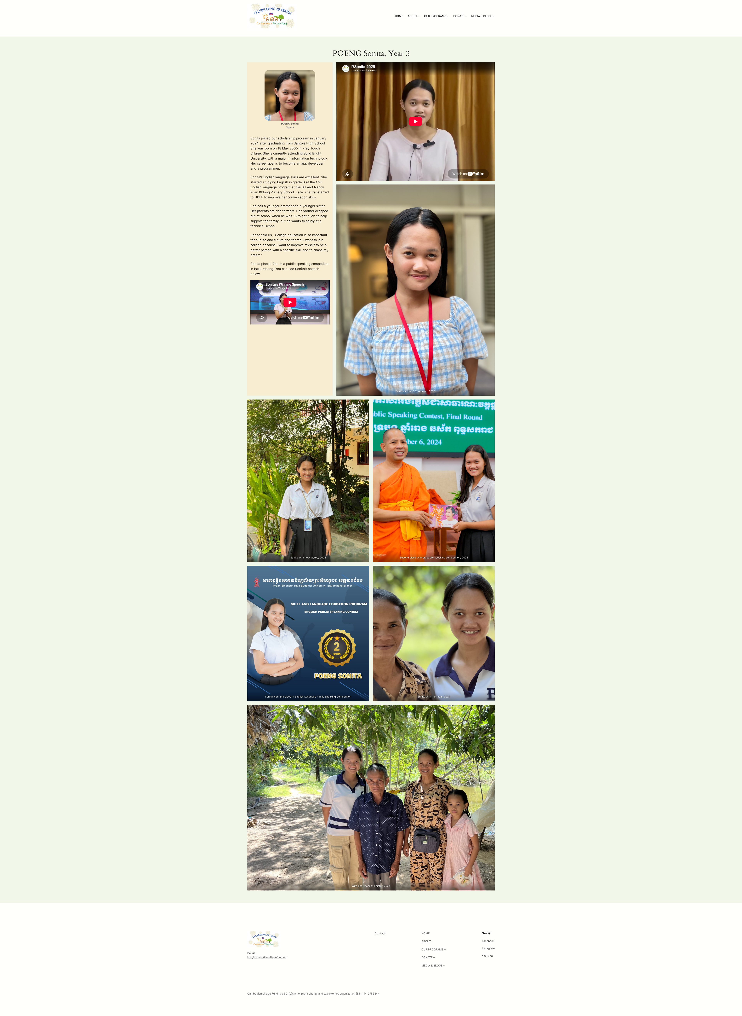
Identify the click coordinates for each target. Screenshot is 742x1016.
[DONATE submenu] (466, 16)
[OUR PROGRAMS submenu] (448, 16)
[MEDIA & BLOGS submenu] (494, 16)
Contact (380, 933)
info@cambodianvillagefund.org (267, 957)
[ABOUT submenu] (419, 16)
